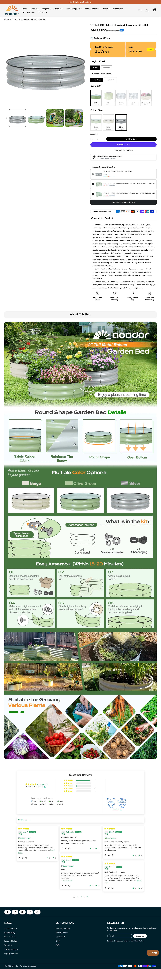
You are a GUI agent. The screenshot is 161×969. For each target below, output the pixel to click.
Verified (116, 809)
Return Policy (9, 932)
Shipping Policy (10, 928)
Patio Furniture (91, 9)
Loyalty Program (11, 953)
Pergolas (45, 9)
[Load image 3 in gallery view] (55, 118)
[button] (34, 9)
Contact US (60, 937)
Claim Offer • (123, 202)
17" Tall (107, 67)
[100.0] (111, 802)
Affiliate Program (11, 949)
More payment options (123, 150)
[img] (23, 829)
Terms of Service (63, 928)
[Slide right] (85, 118)
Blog (57, 941)
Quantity (94, 134)
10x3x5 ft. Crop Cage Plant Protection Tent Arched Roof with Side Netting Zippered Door (129, 183)
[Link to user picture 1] (37, 838)
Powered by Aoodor (28, 966)
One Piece (97, 80)
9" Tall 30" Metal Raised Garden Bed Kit (118, 171)
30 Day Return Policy (132, 299)
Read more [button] (67, 880)
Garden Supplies (73, 9)
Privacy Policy (9, 937)
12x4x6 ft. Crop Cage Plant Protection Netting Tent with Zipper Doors (129, 193)
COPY (150, 49)
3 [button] (81, 897)
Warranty (8, 945)
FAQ (57, 945)
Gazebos (33, 9)
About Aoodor (62, 932)
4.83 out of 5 (42, 784)
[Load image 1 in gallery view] (17, 118)
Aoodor (15, 966)
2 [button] (77, 897)
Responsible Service (97, 299)
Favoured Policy (10, 941)
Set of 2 (110, 80)
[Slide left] (6, 118)
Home (6, 20)
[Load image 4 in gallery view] (74, 118)
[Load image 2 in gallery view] (36, 118)
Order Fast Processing (149, 299)
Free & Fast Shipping (114, 299)
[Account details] (147, 10)
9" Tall (95, 67)
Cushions (58, 9)
